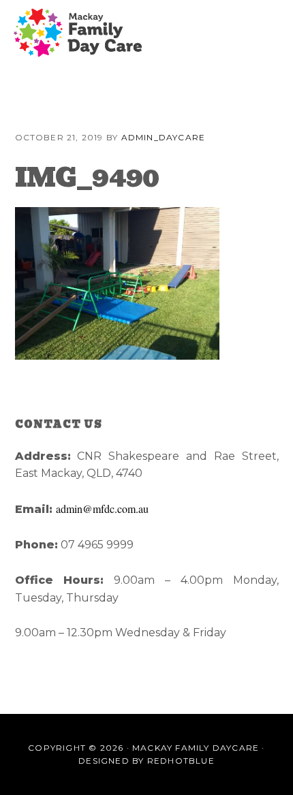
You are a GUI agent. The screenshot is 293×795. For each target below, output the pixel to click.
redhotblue (181, 760)
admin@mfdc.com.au (102, 508)
